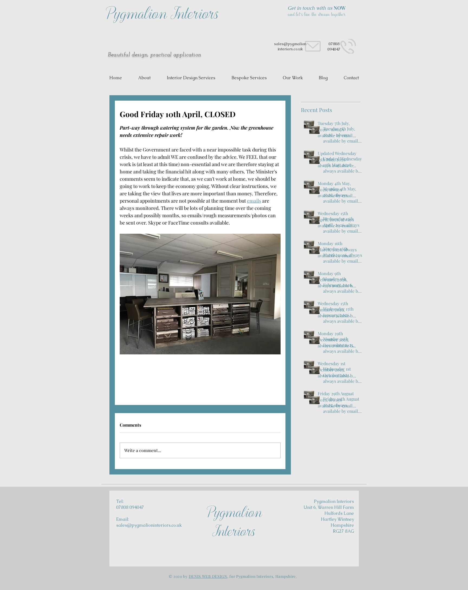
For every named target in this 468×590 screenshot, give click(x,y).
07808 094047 (333, 46)
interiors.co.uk (290, 49)
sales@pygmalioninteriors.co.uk (149, 525)
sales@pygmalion (290, 43)
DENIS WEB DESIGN (208, 576)
